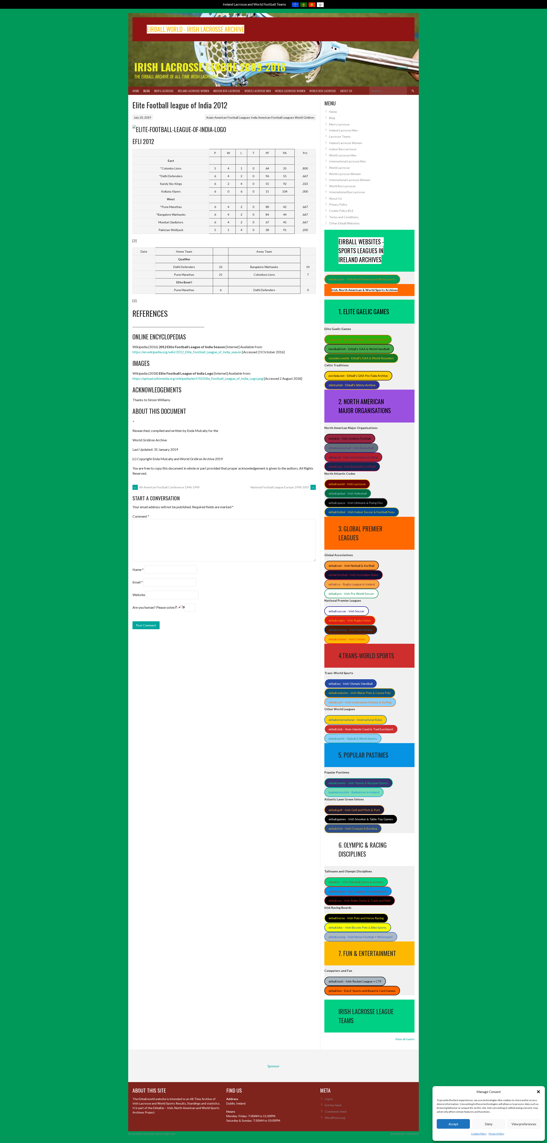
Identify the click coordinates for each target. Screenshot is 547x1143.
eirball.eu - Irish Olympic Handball (351, 683)
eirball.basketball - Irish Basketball (351, 448)
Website (138, 595)
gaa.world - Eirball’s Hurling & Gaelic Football (358, 339)
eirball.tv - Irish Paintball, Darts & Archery (356, 882)
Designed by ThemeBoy (404, 1134)
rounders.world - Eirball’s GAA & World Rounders (361, 358)
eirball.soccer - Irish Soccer (346, 611)
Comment (140, 516)
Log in (329, 1099)
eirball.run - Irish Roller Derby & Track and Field (359, 900)
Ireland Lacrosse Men (343, 130)
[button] (538, 1092)
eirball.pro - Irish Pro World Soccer (351, 593)
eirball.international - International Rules (355, 720)
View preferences (524, 1124)
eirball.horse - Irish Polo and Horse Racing (356, 918)
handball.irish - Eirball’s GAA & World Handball (359, 349)
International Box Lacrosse (347, 192)
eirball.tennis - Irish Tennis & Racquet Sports (358, 783)
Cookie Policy (479, 1133)
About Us (346, 90)
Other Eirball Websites (344, 223)
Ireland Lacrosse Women (193, 90)
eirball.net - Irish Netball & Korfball (351, 565)
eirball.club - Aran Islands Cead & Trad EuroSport (361, 729)
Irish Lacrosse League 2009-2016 (210, 66)
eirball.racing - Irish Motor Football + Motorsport (361, 937)
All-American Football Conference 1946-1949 (167, 487)
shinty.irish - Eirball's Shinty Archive (352, 385)
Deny (489, 1124)
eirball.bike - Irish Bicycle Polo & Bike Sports (358, 927)
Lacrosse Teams (340, 136)
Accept (453, 1124)
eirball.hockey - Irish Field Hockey (351, 630)
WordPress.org (335, 1117)
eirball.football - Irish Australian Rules (353, 575)
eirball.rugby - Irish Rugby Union (350, 620)
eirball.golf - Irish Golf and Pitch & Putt (354, 810)
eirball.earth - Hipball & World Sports (353, 738)
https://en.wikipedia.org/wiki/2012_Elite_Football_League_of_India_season (186, 352)
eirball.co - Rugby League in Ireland (352, 584)
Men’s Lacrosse (164, 90)
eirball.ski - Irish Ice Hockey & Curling (353, 457)
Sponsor (403, 67)
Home (135, 90)
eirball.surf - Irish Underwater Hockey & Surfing (360, 702)
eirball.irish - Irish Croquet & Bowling (353, 828)
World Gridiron (304, 117)
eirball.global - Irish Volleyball (348, 493)
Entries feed (333, 1105)
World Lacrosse (339, 167)
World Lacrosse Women (290, 90)
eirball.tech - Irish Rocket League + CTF (355, 981)
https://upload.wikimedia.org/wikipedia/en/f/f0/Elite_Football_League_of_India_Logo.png (197, 378)
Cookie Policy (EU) (341, 210)
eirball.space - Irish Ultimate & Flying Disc (356, 503)
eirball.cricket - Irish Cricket (347, 639)
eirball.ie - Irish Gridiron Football (350, 438)
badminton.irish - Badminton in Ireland (354, 792)
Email (137, 582)
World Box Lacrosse (322, 90)
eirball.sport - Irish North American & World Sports (362, 279)
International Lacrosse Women (349, 180)
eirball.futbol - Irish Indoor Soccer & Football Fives (362, 512)
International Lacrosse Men (347, 161)
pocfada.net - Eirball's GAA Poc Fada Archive (358, 375)
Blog (146, 90)
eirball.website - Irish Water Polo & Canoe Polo (360, 693)
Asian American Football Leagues (228, 117)
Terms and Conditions (344, 217)
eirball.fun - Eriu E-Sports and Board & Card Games (362, 991)
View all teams (405, 1039)
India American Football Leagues (272, 117)
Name (138, 569)
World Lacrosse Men (257, 90)
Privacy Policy (496, 1133)
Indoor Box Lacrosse (226, 90)
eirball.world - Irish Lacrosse (347, 484)
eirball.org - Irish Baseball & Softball (352, 466)
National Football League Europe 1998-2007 (283, 487)
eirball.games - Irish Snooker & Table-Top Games (361, 819)
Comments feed (335, 1111)
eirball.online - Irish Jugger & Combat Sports (358, 891)
